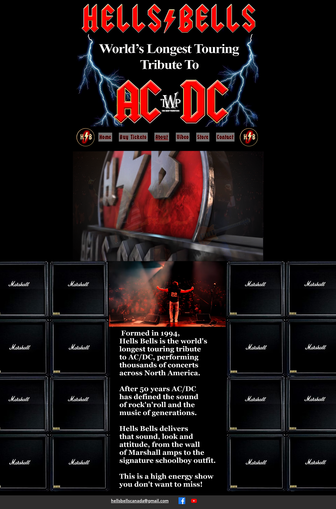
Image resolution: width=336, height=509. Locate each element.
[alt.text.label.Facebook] (181, 500)
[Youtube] (194, 500)
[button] (258, 257)
